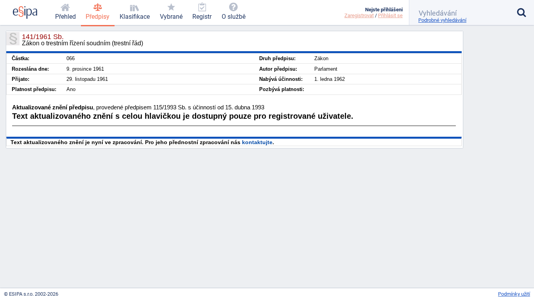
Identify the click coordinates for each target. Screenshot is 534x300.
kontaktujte (257, 142)
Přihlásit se (390, 15)
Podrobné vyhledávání (442, 20)
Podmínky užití (514, 294)
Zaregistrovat (359, 15)
